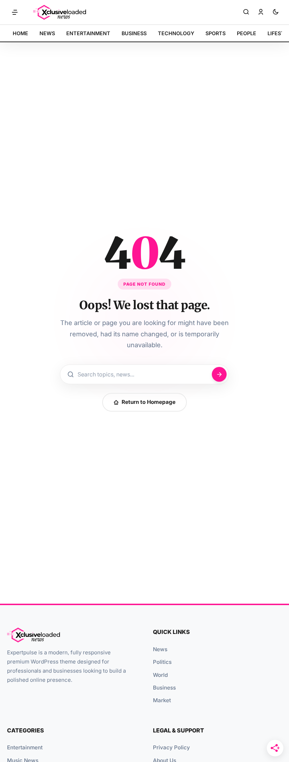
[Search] (246, 12)
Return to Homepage (149, 402)
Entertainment (25, 747)
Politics (162, 662)
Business (164, 687)
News (160, 649)
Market (162, 700)
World (160, 675)
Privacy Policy (171, 747)
